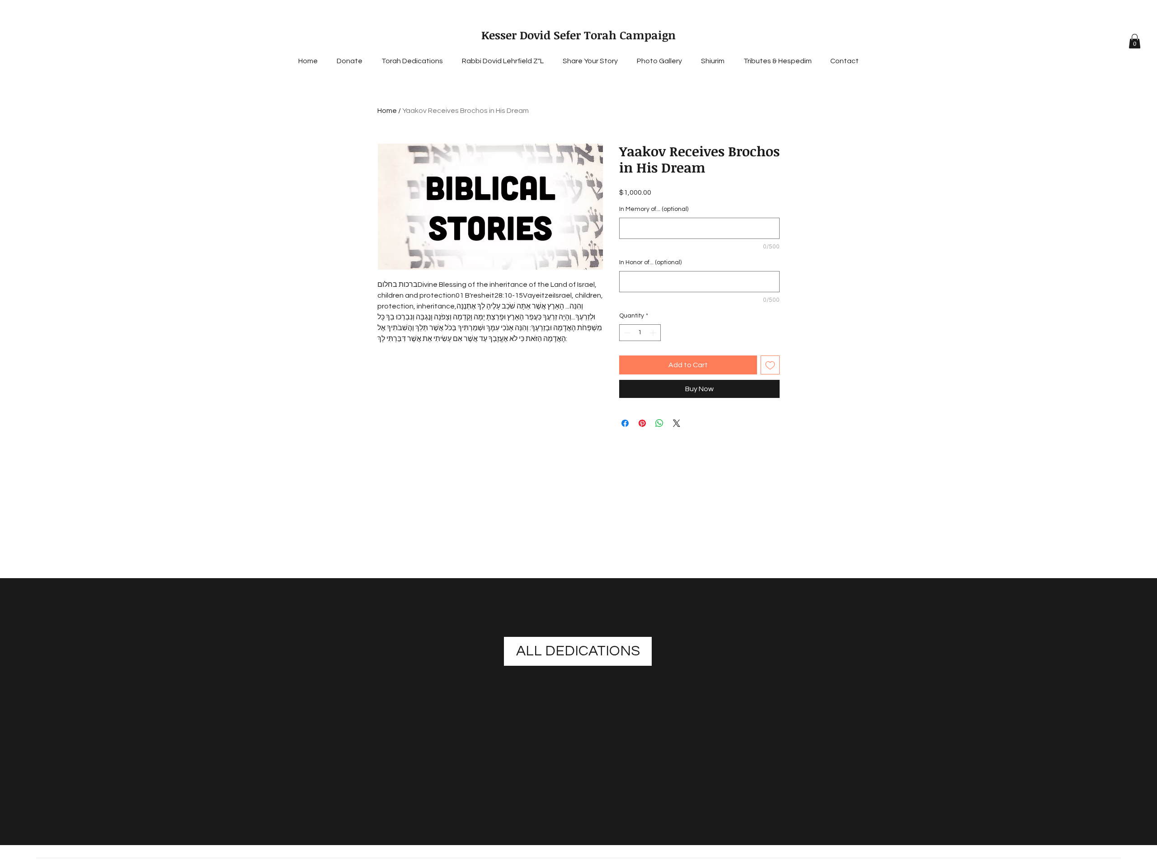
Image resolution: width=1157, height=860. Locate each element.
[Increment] (653, 333)
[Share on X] (676, 423)
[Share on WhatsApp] (659, 423)
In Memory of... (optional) (653, 209)
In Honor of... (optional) (650, 262)
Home (387, 110)
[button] (1135, 41)
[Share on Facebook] (625, 423)
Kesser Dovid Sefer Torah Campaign (578, 34)
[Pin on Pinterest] (642, 423)
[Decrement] (626, 333)
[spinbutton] (640, 333)
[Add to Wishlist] (770, 364)
